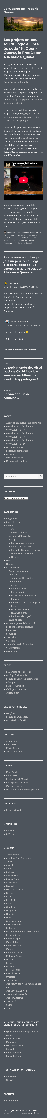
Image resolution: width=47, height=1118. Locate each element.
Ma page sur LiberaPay (17, 782)
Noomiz (15, 557)
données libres (33, 238)
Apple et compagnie (18, 571)
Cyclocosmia (12, 882)
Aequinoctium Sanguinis (18, 858)
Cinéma (12, 529)
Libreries (24, 235)
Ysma (9, 1008)
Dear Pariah (12, 772)
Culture (9, 525)
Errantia (10, 903)
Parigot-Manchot (15, 686)
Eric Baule (11, 900)
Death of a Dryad (14, 889)
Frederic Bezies (13, 233)
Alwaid (9, 865)
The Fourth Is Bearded (17, 994)
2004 (24, 238)
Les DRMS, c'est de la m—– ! (20, 623)
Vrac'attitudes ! (14, 648)
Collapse (10, 872)
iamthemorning (14, 921)
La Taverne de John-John (18, 672)
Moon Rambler (13, 945)
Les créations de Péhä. (17, 720)
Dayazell (10, 886)
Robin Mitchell (13, 1052)
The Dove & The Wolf (16, 991)
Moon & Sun (12, 942)
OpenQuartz (9, 243)
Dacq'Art (10, 713)
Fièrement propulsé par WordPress (25, 1113)
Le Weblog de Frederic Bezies (15, 1111)
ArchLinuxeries (18, 588)
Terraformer (12, 980)
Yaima (9, 1005)
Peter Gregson (13, 970)
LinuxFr (10, 830)
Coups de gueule (14, 522)
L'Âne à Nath (12, 775)
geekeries (8, 240)
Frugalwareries (18, 592)
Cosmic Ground (13, 879)
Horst (9, 917)
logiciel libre (30, 240)
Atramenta (11, 741)
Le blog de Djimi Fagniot (18, 717)
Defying (10, 893)
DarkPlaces (25, 82)
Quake (17, 243)
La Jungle (10, 928)
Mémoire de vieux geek (20, 616)
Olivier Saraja (12, 748)
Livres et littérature (18, 532)
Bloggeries (11, 518)
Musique (13, 539)
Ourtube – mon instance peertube (23, 789)
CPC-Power (11, 1076)
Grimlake (10, 907)
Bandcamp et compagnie (23, 543)
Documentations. (14, 447)
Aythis (9, 868)
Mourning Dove (14, 952)
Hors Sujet (11, 914)
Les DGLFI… (12, 454)
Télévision (11, 637)
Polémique (11, 651)
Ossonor (10, 959)
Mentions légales (14, 458)
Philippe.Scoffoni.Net (16, 689)
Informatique (15, 235)
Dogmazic (11, 1042)
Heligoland (11, 910)
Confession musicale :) (22, 546)
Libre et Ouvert (13, 810)
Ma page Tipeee (14, 786)
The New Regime (14, 998)
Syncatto (10, 977)
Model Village (13, 938)
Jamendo (10, 1049)
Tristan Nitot (12, 693)
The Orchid (11, 1001)
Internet (13, 574)
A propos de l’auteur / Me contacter (23, 423)
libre (14, 240)
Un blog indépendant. (17, 461)
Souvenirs (11, 634)
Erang (9, 896)
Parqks (9, 963)
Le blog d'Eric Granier (17, 675)
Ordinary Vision (14, 956)
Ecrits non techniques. (17, 451)
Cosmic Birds (12, 875)
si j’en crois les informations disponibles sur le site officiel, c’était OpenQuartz (22, 117)
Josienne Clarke (14, 924)
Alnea (9, 861)
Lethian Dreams (14, 935)
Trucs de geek (26, 243)
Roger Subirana (13, 1056)
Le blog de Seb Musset (17, 779)
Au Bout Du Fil (13, 1038)
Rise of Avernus (13, 973)
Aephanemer (12, 854)
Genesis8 (10, 1080)
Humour (10, 564)
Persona (10, 966)
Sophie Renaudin (14, 751)
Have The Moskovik (16, 1045)
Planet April (12, 1100)
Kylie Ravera (12, 744)
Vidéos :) (10, 641)
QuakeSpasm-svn (30, 138)
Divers (9, 560)
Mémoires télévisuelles (20, 536)
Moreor (10, 949)
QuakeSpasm (10, 82)
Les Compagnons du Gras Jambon (22, 931)
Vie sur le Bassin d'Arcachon (20, 644)
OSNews (10, 834)
